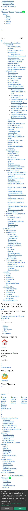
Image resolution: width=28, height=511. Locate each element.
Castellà (8, 18)
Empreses (6, 467)
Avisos (5, 331)
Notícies (5, 326)
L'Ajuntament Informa (9, 455)
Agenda (5, 328)
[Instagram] (18, 12)
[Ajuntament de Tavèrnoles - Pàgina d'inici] (10, 33)
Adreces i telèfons (6, 459)
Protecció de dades (9, 486)
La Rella (5, 454)
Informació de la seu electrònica (12, 429)
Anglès (8, 20)
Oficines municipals (9, 461)
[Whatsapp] (23, 12)
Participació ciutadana (9, 425)
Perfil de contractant (9, 427)
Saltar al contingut (7, 3)
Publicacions (7, 333)
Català (8, 16)
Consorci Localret (13, 402)
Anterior (3, 367)
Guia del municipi (8, 437)
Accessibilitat (7, 482)
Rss (4, 457)
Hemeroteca (7, 450)
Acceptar (20, 508)
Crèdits (5, 480)
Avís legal (6, 484)
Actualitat (4, 444)
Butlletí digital (7, 452)
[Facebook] (4, 12)
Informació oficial (8, 422)
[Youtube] (11, 12)
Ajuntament (6, 420)
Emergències (7, 470)
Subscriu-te (4, 380)
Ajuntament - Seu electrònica (9, 418)
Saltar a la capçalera (8, 1)
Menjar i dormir (8, 465)
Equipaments (7, 463)
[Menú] (1, 41)
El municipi (4, 433)
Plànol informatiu (8, 435)
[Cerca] (21, 38)
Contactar (4, 10)
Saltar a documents (8, 5)
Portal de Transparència (8, 472)
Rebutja (7, 508)
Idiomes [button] (5, 14)
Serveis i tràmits (8, 424)
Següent (8, 367)
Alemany (8, 21)
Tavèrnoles (6, 439)
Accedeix (3, 347)
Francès (8, 23)
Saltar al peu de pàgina (9, 6)
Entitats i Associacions (9, 469)
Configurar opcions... (6, 505)
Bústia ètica (6, 431)
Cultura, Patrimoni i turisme (11, 442)
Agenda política (8, 330)
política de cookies (16, 503)
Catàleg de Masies (8, 440)
